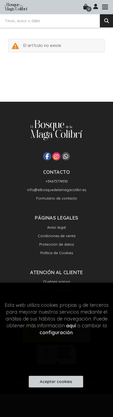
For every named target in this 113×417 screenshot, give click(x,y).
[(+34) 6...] (66, 156)
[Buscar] (106, 20)
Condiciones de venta (56, 236)
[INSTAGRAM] (56, 156)
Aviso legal (56, 227)
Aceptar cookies (56, 381)
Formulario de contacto (56, 198)
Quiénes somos (56, 281)
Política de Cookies (56, 253)
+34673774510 (57, 181)
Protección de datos (56, 244)
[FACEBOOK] (47, 156)
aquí (71, 325)
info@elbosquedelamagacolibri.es (56, 190)
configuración (56, 332)
